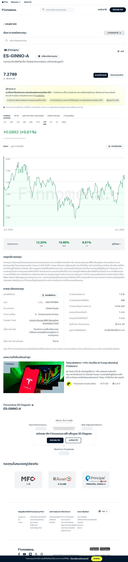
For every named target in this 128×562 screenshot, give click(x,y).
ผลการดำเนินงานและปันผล (33, 116)
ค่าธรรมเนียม (69, 116)
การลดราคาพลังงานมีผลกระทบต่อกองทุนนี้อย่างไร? (26, 100)
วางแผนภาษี (113, 33)
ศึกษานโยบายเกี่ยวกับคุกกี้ (79, 559)
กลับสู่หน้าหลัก (10, 24)
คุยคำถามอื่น (114, 100)
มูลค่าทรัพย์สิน (17, 146)
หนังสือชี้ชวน (50, 295)
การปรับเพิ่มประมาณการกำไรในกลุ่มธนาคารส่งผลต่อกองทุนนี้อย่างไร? (76, 100)
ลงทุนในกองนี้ (100, 75)
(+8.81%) (27, 132)
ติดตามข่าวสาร (116, 75)
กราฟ (16, 116)
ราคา (5, 146)
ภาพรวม (6, 116)
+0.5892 (10, 132)
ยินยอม (97, 559)
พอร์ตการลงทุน (54, 116)
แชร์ (122, 51)
